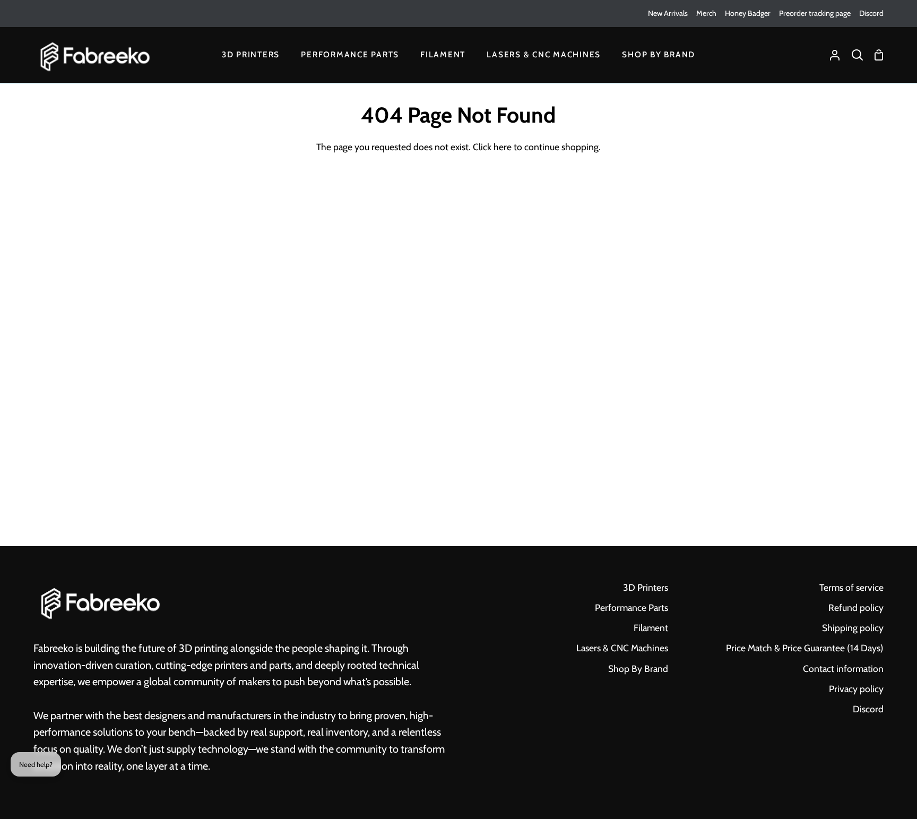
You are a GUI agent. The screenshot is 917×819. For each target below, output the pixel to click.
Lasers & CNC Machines (622, 647)
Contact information (843, 668)
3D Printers (645, 587)
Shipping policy (853, 627)
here (503, 146)
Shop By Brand (638, 668)
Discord (868, 708)
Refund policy (856, 607)
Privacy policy (856, 688)
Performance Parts (631, 607)
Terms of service (851, 587)
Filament (651, 627)
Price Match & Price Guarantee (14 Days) (805, 647)
